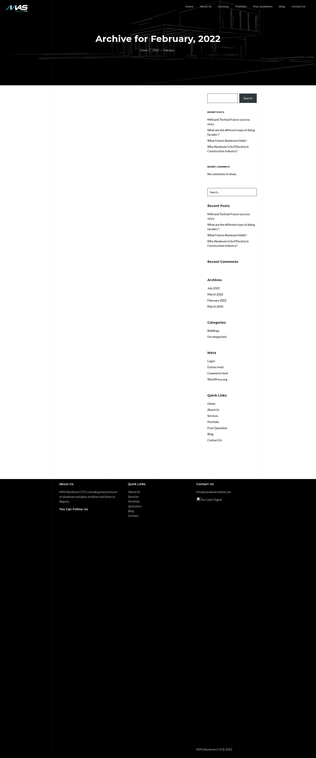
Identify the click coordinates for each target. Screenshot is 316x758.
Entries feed (215, 367)
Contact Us (214, 440)
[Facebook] (61, 518)
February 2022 (216, 300)
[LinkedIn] (66, 518)
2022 (155, 50)
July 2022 (213, 288)
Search (248, 98)
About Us (213, 409)
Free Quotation (217, 428)
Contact (133, 515)
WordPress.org (217, 379)
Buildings (213, 330)
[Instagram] (71, 518)
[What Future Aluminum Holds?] (129, 201)
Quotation (134, 506)
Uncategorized (216, 336)
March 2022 (215, 294)
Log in (211, 361)
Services (212, 416)
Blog (210, 434)
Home (144, 50)
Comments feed (217, 373)
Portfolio (213, 422)
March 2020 (215, 306)
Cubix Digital (213, 499)
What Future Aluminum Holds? (93, 250)
